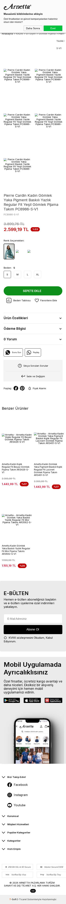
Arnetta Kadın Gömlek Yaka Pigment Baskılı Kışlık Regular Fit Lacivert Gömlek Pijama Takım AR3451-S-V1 (48, 469)
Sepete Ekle (32, 291)
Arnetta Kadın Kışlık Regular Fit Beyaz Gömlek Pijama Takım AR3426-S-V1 (16, 468)
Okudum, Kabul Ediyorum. (28, 639)
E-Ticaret (22, 899)
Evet (53, 28)
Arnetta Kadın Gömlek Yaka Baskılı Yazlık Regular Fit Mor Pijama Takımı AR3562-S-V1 (16, 549)
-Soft (13, 899)
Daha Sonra (33, 28)
